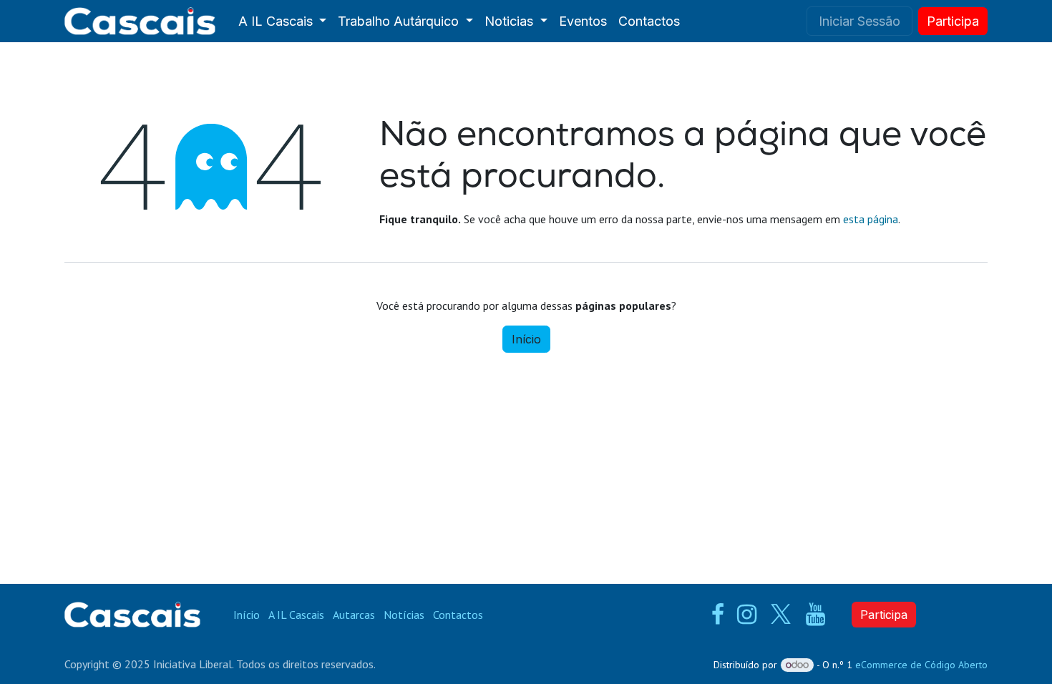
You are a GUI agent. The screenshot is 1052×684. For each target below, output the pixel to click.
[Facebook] (717, 614)
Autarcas (354, 614)
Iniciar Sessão (859, 21)
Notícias (404, 614)
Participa (883, 614)
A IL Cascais (296, 614)
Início (526, 339)
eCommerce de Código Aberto (921, 664)
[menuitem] (283, 21)
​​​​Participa (953, 21)
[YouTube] (815, 614)
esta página (870, 219)
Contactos (458, 614)
